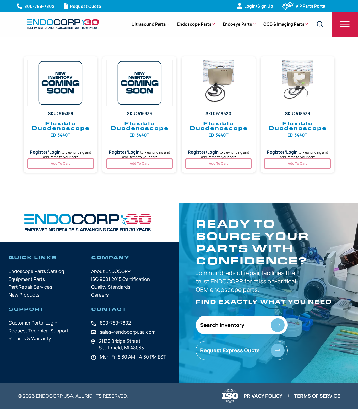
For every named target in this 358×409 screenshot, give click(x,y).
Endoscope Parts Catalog (36, 271)
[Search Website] (320, 24)
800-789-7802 (115, 323)
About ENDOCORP (111, 271)
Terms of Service (317, 396)
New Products (24, 295)
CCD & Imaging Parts (284, 24)
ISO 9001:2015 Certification (120, 279)
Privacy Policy (263, 396)
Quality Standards (110, 287)
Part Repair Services (30, 287)
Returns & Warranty (30, 338)
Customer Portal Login (33, 323)
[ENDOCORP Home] (62, 24)
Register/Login (45, 152)
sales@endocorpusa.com (127, 332)
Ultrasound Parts (149, 24)
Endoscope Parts (194, 24)
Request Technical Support (38, 330)
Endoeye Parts (237, 24)
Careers (100, 295)
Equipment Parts (27, 279)
